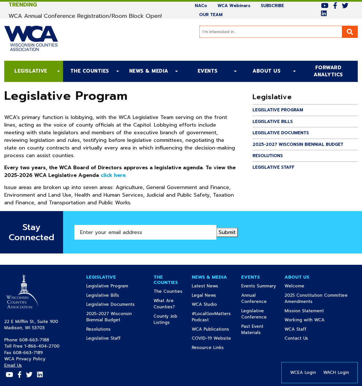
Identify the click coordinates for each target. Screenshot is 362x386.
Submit (227, 232)
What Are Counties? (170, 304)
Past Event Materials (260, 329)
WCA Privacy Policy (25, 359)
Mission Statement (313, 311)
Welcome (303, 286)
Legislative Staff (273, 167)
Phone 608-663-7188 (26, 340)
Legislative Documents (281, 133)
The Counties (170, 291)
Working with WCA (313, 320)
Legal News (213, 295)
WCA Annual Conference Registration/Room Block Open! (85, 15)
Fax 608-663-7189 (23, 353)
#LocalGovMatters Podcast (211, 317)
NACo (203, 5)
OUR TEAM (211, 14)
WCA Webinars (236, 5)
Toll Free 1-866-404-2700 (31, 346)
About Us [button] (267, 71)
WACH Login (336, 372)
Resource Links (214, 347)
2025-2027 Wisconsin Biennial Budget (298, 144)
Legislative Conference (260, 314)
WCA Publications (214, 329)
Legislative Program (278, 110)
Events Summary (260, 286)
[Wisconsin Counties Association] (23, 292)
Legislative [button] (30, 71)
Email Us (13, 365)
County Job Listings (170, 319)
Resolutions (268, 156)
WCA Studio (213, 304)
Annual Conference (260, 298)
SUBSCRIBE (274, 5)
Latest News (214, 286)
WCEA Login (303, 372)
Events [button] (208, 71)
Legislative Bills (273, 121)
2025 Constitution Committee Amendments (316, 298)
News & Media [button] (148, 71)
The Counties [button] (89, 71)
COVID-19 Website (214, 338)
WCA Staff (304, 329)
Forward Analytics (322, 71)
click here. (114, 175)
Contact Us (305, 338)
